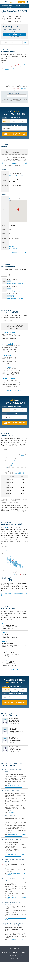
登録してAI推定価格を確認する (14, 283)
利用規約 (23, 952)
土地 (23, 121)
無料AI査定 (21, 2)
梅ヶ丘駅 (7, 527)
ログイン (11, 948)
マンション (6, 121)
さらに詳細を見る (14, 252)
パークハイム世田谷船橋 (9, 332)
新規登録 (17, 948)
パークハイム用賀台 (7, 344)
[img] (14, 460)
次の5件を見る (14, 669)
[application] (14, 76)
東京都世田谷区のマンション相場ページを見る (13, 511)
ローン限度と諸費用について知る (16, 939)
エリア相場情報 (16, 5)
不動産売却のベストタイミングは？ (16, 812)
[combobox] (11, 42)
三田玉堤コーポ (6, 355)
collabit (16, 958)
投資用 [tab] (11, 320)
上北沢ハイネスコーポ (8, 367)
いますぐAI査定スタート (14, 34)
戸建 (14, 121)
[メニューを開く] (27, 2)
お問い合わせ (15, 952)
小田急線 (11, 246)
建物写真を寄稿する (16, 152)
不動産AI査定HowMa (7, 5)
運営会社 (21, 955)
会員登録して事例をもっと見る (14, 390)
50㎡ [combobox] (9, 96)
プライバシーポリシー (11, 955)
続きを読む (14, 163)
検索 (25, 42)
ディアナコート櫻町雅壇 (9, 378)
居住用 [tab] (4, 320)
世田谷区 (4, 7)
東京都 (23, 5)
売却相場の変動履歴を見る (15, 175)
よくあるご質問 (6, 952)
